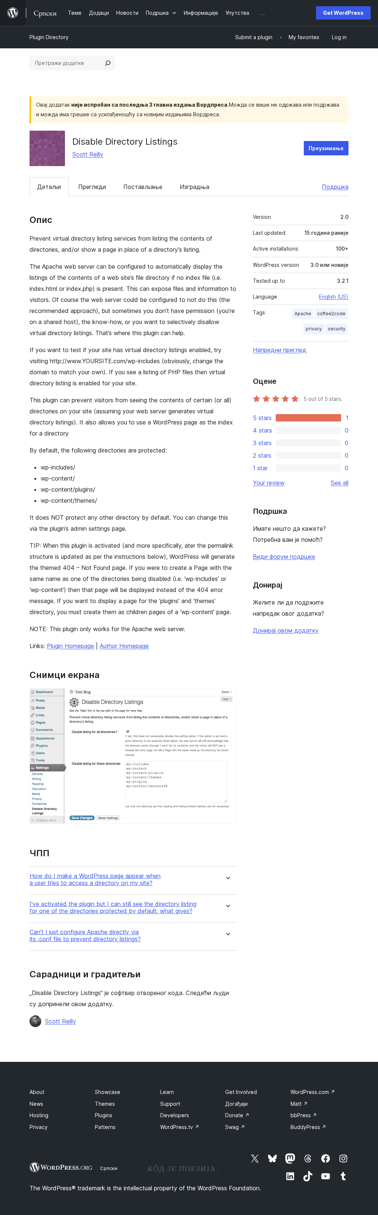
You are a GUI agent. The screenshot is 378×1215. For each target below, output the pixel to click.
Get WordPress (343, 13)
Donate (237, 1115)
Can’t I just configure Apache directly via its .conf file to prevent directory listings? (85, 936)
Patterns (105, 1127)
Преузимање (326, 148)
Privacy (39, 1127)
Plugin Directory (49, 37)
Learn (167, 1092)
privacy (314, 328)
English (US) (333, 296)
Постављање (142, 186)
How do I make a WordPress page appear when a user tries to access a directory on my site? (95, 879)
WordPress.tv (179, 1127)
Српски (108, 1168)
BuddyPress (308, 1127)
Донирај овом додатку (286, 630)
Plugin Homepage (70, 646)
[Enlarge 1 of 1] (227, 698)
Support (170, 1104)
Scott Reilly (87, 154)
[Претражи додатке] (107, 63)
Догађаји (236, 1104)
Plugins (103, 1115)
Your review (269, 482)
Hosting (39, 1115)
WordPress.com (313, 1092)
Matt (299, 1104)
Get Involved (241, 1092)
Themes (105, 1104)
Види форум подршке (284, 556)
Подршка (335, 186)
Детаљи (49, 186)
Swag (235, 1127)
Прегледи (92, 186)
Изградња (194, 186)
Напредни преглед (279, 350)
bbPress (304, 1115)
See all (339, 482)
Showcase (107, 1092)
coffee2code (331, 313)
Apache (303, 313)
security (337, 328)
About (37, 1092)
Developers (174, 1115)
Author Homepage (124, 646)
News (36, 1104)
